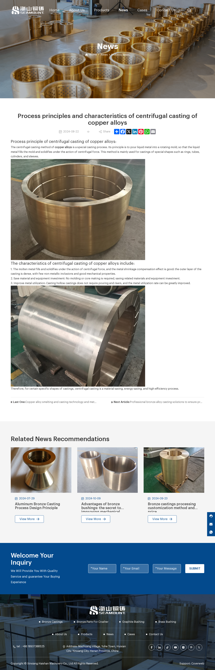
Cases (142, 10)
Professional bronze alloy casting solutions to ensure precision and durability (166, 402)
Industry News (120, 54)
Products (101, 10)
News (123, 10)
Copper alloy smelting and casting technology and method (61, 402)
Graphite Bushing (133, 622)
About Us (77, 10)
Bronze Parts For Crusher (92, 622)
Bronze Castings (52, 622)
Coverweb (197, 663)
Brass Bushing (167, 622)
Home (54, 10)
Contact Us (166, 10)
